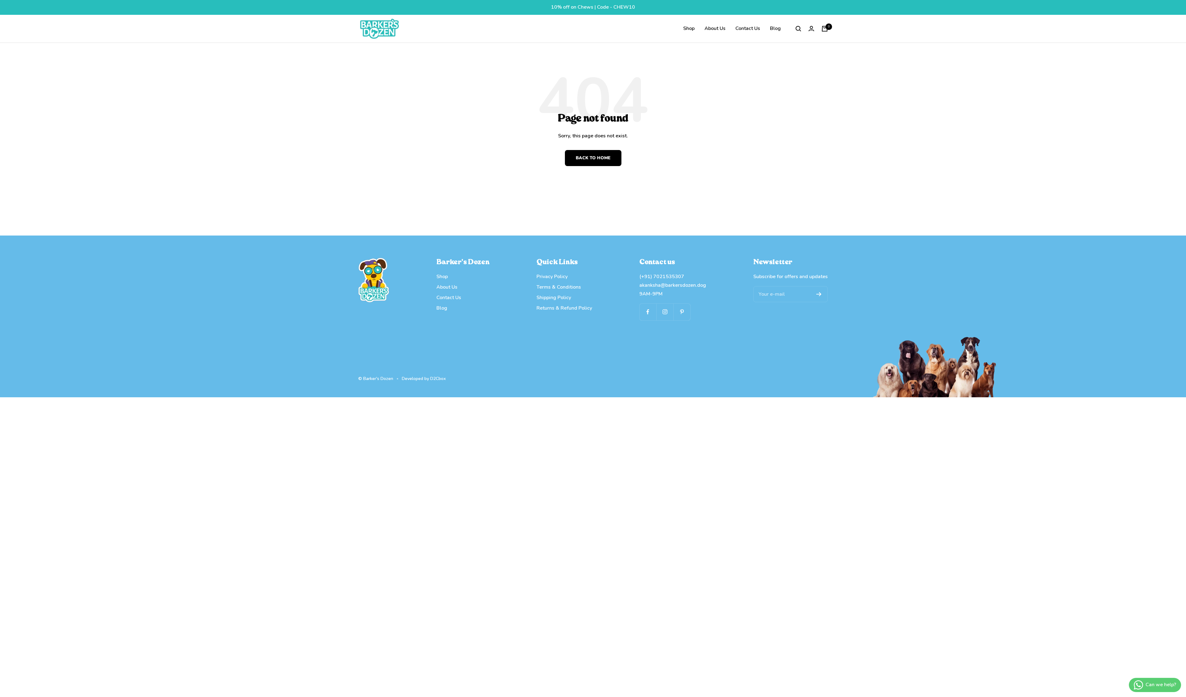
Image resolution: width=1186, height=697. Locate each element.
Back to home (593, 158)
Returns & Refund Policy (564, 308)
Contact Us (747, 28)
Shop (689, 28)
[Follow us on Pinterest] (681, 311)
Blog (775, 28)
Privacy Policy (552, 276)
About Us (714, 28)
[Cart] (825, 28)
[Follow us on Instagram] (664, 311)
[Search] (798, 28)
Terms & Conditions (558, 287)
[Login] (811, 28)
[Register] (819, 294)
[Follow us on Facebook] (647, 311)
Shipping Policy (553, 297)
